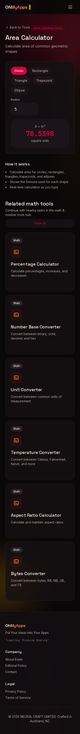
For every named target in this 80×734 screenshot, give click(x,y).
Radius (15, 99)
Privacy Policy (15, 691)
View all (40, 223)
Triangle (20, 80)
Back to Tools (20, 27)
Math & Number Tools (48, 28)
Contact (11, 672)
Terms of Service (18, 697)
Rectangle (40, 71)
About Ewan (14, 659)
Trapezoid (44, 80)
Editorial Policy (16, 665)
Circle (18, 71)
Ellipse (19, 90)
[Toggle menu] (70, 7)
